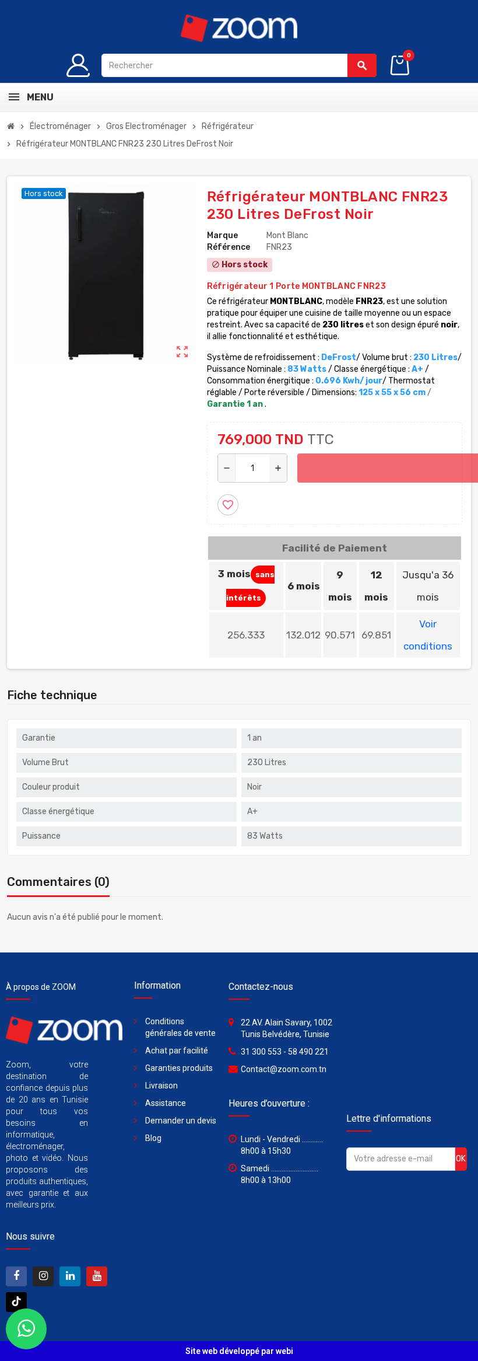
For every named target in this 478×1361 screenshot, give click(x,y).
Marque (222, 235)
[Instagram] (43, 1276)
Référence (228, 247)
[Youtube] (96, 1276)
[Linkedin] (69, 1276)
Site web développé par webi (239, 1351)
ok (461, 1159)
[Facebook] (16, 1276)
